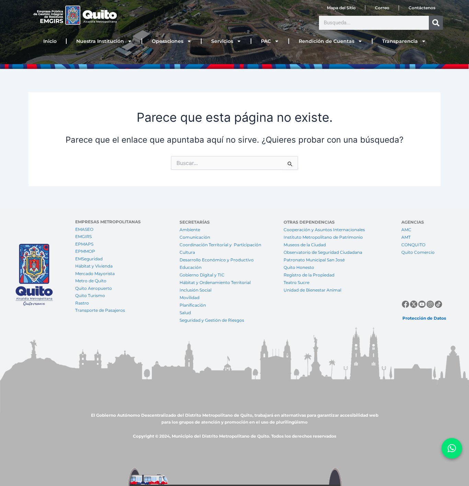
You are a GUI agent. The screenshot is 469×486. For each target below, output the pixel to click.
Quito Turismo (90, 295)
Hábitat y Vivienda (94, 266)
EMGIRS (83, 236)
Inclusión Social (195, 290)
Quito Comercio (418, 252)
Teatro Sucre (296, 282)
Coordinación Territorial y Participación (221, 244)
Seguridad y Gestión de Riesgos (212, 320)
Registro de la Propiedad (309, 274)
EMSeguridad (89, 258)
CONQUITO (413, 244)
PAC (266, 41)
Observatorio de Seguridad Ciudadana (323, 252)
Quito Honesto (299, 267)
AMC (406, 229)
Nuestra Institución (100, 41)
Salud (185, 312)
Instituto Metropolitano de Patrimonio (323, 237)
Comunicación (195, 237)
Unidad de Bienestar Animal (312, 290)
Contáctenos (422, 7)
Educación (191, 267)
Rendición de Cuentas (326, 41)
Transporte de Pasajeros (100, 310)
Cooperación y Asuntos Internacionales (324, 229)
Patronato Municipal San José (314, 259)
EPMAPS (84, 244)
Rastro (82, 303)
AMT (406, 237)
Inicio (50, 41)
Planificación (193, 305)
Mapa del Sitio (341, 7)
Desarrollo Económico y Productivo (217, 259)
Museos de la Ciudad (305, 244)
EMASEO (84, 229)
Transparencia (400, 41)
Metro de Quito (90, 280)
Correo (382, 7)
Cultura (187, 252)
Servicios (222, 41)
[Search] (436, 23)
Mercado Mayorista (95, 273)
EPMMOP (85, 251)
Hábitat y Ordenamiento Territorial (215, 282)
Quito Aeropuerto (93, 288)
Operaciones (167, 41)
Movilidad (189, 297)
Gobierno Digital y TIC (202, 274)
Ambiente (190, 229)
